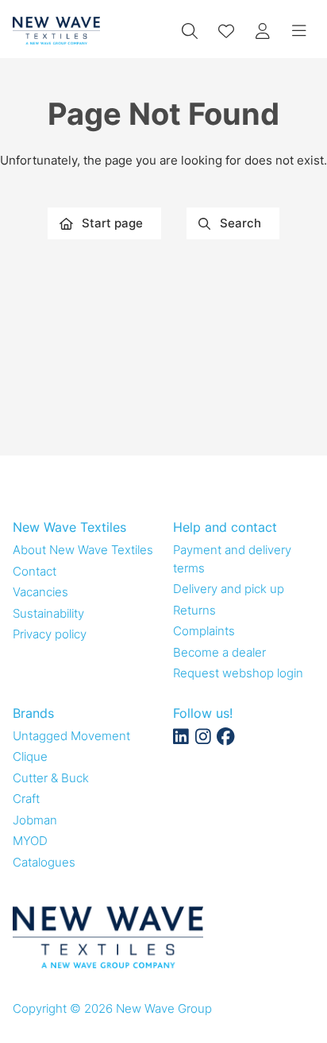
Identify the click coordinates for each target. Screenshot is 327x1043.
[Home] (56, 31)
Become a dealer (219, 652)
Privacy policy (50, 634)
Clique (30, 756)
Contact (34, 571)
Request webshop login (238, 672)
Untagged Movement (71, 735)
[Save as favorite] (226, 31)
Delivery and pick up (228, 588)
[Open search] (190, 31)
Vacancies (40, 591)
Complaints (204, 630)
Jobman (35, 820)
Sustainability (48, 613)
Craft (26, 798)
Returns (194, 610)
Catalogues (44, 862)
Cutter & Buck (51, 777)
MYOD (30, 840)
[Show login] (263, 31)
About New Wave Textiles (83, 549)
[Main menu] (299, 31)
